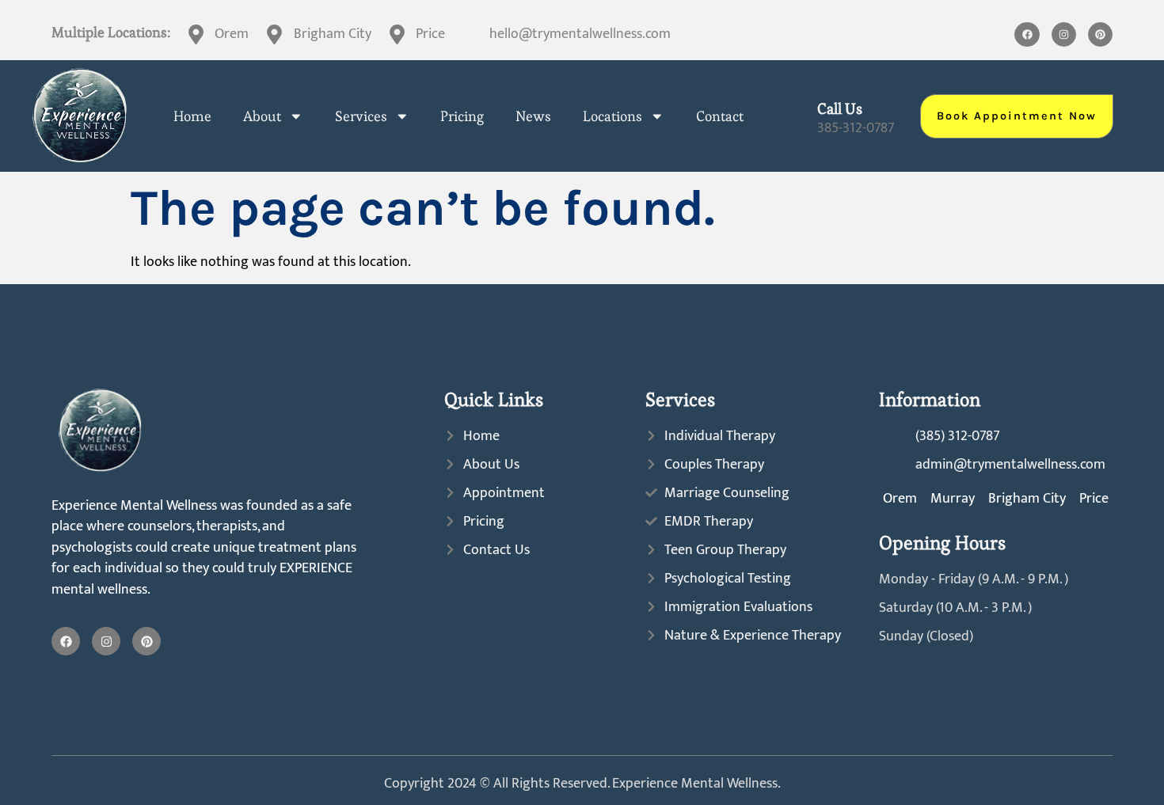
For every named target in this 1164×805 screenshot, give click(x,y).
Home (192, 116)
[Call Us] (795, 116)
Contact (720, 116)
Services (361, 116)
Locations (612, 116)
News (533, 116)
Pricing (462, 116)
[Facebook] (1026, 34)
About (262, 116)
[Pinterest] (1100, 34)
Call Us (839, 109)
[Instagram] (1064, 34)
